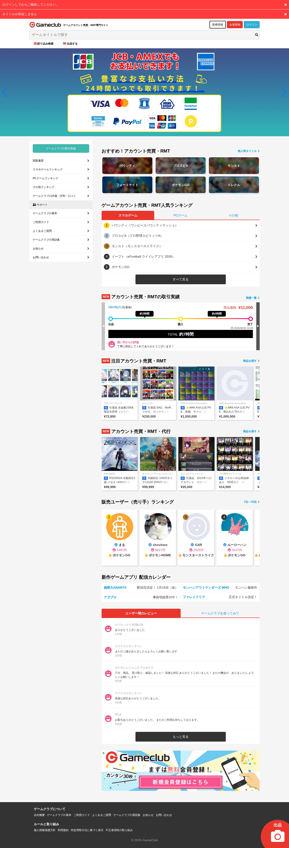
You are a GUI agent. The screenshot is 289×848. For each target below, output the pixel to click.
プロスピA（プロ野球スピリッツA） (137, 235)
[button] (5, 92)
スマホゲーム (128, 215)
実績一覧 (251, 297)
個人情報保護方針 (45, 830)
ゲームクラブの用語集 (46, 239)
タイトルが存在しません (19, 14)
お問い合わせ (41, 257)
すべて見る (181, 279)
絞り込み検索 (45, 43)
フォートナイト (127, 185)
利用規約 (63, 830)
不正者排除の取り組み (119, 830)
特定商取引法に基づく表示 (87, 830)
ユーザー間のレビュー (141, 613)
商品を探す (250, 360)
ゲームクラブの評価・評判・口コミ (54, 195)
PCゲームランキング (45, 178)
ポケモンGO (180, 185)
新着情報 (217, 24)
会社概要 (39, 815)
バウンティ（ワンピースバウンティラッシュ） (145, 225)
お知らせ (38, 248)
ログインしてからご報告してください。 (30, 4)
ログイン (251, 24)
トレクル (234, 185)
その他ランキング (43, 187)
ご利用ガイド (41, 222)
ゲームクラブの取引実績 (61, 148)
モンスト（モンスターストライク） (137, 246)
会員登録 (234, 24)
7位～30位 (250, 501)
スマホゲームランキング (48, 169)
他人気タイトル (247, 151)
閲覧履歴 (38, 160)
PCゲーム (180, 215)
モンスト (234, 165)
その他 (233, 215)
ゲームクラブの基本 (45, 213)
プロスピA (180, 165)
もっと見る (181, 736)
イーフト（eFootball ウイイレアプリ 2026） (143, 256)
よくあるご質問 (42, 231)
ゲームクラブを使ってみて (220, 613)
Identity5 (115, 307)
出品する (72, 43)
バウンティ (127, 165)
